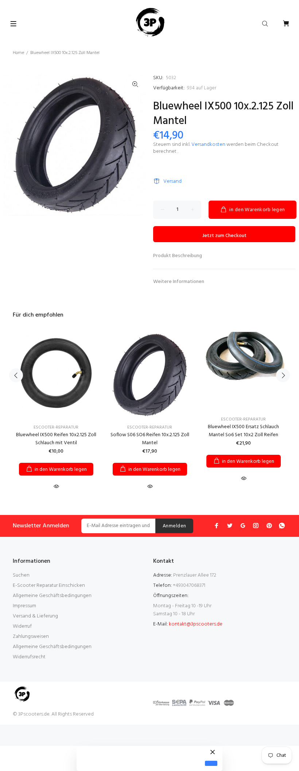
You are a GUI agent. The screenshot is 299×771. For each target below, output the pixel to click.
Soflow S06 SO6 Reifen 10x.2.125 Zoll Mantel (149, 439)
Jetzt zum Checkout (224, 236)
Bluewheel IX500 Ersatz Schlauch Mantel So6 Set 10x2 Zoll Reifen (243, 431)
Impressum (24, 606)
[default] (211, 763)
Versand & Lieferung (35, 616)
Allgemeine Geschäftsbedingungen (52, 596)
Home (18, 53)
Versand (172, 181)
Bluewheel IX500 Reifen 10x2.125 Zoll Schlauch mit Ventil (56, 439)
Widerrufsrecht (29, 657)
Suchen (21, 575)
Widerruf (22, 626)
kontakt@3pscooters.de (195, 624)
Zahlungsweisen (31, 636)
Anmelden (174, 526)
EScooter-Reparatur (56, 427)
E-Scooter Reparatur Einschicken (49, 585)
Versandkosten (208, 144)
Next (283, 375)
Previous (16, 375)
